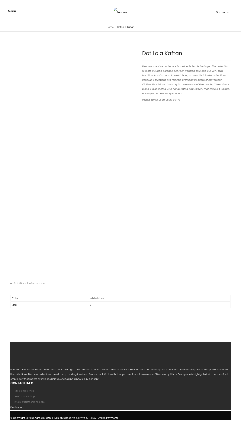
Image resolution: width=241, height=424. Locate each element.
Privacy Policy (87, 418)
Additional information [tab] (29, 283)
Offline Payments (108, 418)
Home (110, 27)
